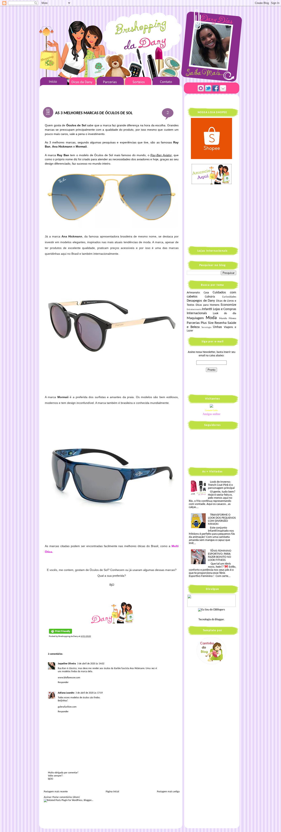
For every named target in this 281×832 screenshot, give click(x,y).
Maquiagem (195, 318)
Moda (211, 318)
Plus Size (207, 323)
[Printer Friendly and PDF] (60, 633)
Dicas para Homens (207, 305)
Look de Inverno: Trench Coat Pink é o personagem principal (221, 485)
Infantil (207, 309)
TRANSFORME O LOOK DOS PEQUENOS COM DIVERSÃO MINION (222, 519)
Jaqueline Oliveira (67, 663)
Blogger (219, 619)
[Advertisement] (212, 215)
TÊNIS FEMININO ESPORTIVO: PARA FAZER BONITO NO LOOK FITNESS (219, 555)
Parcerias (193, 323)
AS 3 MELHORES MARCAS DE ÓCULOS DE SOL (93, 113)
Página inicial (112, 791)
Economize (228, 305)
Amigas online (211, 414)
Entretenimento (194, 309)
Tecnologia (206, 327)
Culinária (210, 296)
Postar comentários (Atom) (66, 797)
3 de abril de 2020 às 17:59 (89, 693)
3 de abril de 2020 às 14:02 (90, 663)
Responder (63, 682)
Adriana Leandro (66, 693)
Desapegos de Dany (201, 300)
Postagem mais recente (56, 791)
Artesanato (193, 292)
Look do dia (224, 313)
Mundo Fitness (227, 318)
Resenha (220, 323)
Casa (206, 292)
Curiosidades (229, 297)
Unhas (217, 327)
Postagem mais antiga (168, 791)
